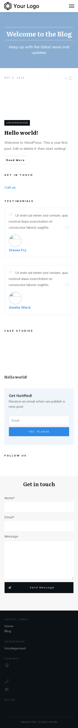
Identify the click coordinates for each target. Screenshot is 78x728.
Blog (8, 631)
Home (9, 626)
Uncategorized (17, 122)
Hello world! (39, 360)
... (67, 148)
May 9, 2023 (14, 77)
